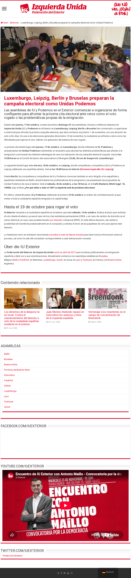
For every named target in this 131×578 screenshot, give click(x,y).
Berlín (15, 260)
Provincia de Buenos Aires (17, 370)
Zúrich (59, 260)
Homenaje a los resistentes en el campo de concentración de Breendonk (106, 315)
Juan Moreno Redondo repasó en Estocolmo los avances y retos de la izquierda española (65, 315)
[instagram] (71, 573)
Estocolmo (9, 375)
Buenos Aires (114, 260)
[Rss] (58, 573)
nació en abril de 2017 (65, 252)
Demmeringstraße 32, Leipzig (97, 169)
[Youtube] (68, 573)
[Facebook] (61, 573)
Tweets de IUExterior (12, 555)
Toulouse (87, 260)
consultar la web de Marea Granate (66, 234)
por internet (55, 220)
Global (7, 385)
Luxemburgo (49, 260)
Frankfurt (24, 260)
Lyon (78, 260)
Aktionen (14, 22)
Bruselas (103, 256)
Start (5, 22)
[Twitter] (64, 573)
